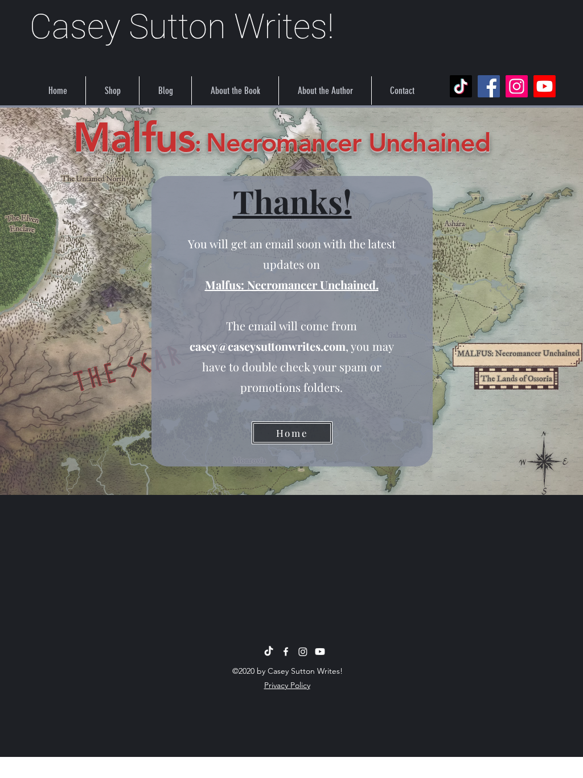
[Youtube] (544, 86)
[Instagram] (517, 86)
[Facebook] (489, 86)
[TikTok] (461, 86)
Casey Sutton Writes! (182, 26)
